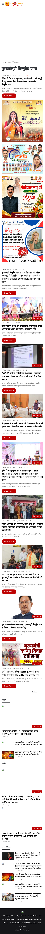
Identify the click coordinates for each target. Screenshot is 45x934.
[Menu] (3, 4)
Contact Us (26, 930)
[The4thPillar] (14, 4)
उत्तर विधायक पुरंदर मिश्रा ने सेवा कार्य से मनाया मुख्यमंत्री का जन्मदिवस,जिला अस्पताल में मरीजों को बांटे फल (22, 577)
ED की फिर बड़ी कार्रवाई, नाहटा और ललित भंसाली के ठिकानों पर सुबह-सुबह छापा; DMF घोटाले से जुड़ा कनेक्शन (21, 836)
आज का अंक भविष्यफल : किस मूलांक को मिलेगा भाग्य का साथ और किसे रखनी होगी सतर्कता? (28, 753)
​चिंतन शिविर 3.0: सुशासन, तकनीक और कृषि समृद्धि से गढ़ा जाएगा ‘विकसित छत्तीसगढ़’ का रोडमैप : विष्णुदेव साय (22, 81)
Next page (35, 692)
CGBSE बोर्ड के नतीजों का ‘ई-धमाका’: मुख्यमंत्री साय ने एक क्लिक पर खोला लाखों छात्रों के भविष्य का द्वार (21, 376)
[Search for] (42, 4)
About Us (18, 930)
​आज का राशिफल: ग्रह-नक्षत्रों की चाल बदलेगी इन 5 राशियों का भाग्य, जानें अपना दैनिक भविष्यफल (28, 743)
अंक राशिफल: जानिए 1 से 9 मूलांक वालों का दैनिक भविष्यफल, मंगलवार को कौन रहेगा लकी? (20, 733)
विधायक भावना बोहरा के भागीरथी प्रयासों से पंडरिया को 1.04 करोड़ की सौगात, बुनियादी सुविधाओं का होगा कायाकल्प (27, 855)
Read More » (9, 96)
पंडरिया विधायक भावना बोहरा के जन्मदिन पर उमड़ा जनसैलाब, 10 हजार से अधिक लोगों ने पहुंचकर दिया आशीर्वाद (28, 896)
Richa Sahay (7, 75)
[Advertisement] (22, 35)
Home (5, 62)
